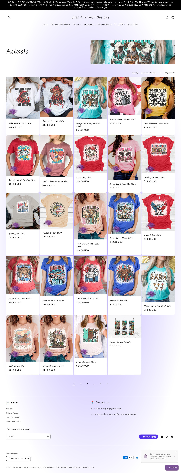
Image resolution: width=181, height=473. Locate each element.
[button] (9, 17)
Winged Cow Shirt (152, 235)
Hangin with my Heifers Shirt (88, 125)
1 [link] (74, 383)
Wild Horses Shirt (17, 366)
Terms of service (75, 467)
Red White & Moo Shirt (87, 299)
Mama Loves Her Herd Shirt (157, 306)
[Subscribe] (47, 436)
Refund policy (49, 467)
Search (9, 408)
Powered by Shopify (35, 467)
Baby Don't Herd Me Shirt (123, 184)
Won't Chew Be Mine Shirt (55, 181)
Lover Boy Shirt (84, 177)
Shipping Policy (12, 417)
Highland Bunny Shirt (53, 366)
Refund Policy (12, 413)
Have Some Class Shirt (121, 238)
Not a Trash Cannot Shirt (123, 120)
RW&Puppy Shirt (17, 234)
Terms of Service (13, 422)
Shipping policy (88, 467)
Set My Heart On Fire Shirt (22, 180)
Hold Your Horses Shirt (20, 124)
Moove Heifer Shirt (119, 301)
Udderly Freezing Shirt (53, 121)
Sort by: (135, 73)
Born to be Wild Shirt (53, 301)
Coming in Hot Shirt (154, 177)
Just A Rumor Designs (20, 467)
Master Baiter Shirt (52, 233)
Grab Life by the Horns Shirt (87, 245)
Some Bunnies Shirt (86, 362)
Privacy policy (62, 467)
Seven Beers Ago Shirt (20, 299)
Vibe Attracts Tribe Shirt (156, 124)
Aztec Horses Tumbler (121, 342)
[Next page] (107, 383)
